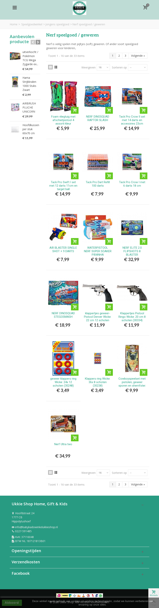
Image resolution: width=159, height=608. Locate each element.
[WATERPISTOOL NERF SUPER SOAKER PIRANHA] (97, 227)
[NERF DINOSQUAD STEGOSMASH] (63, 293)
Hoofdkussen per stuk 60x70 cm (30, 129)
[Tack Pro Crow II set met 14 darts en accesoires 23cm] (132, 96)
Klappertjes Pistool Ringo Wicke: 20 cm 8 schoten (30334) (132, 317)
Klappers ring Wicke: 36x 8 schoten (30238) (97, 382)
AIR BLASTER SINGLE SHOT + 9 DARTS (63, 249)
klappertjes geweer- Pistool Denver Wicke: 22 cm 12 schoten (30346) (97, 318)
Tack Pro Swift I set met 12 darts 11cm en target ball (63, 185)
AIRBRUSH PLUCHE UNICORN (29, 107)
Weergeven (88, 67)
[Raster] (50, 67)
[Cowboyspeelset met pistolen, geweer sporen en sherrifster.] (132, 358)
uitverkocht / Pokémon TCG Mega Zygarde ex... (30, 58)
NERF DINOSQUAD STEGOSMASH (63, 315)
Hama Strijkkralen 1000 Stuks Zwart (29, 84)
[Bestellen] (75, 110)
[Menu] (14, 7)
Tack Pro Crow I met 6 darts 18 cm (132, 183)
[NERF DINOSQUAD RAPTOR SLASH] (97, 96)
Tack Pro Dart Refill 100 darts (98, 183)
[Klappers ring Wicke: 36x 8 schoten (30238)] (97, 358)
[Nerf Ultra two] (63, 424)
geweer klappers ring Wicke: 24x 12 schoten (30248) (63, 382)
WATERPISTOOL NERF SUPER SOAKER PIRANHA (97, 251)
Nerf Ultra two (63, 444)
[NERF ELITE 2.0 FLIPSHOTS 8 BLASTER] (132, 227)
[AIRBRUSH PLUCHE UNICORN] (15, 107)
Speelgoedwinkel (31, 24)
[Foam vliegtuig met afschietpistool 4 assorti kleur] (63, 96)
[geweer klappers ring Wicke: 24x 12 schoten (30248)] (63, 358)
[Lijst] (56, 67)
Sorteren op (119, 67)
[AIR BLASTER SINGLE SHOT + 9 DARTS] (63, 227)
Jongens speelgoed (57, 24)
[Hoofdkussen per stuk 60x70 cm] (15, 129)
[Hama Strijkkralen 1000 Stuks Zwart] (15, 82)
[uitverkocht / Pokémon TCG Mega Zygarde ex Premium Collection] (15, 56)
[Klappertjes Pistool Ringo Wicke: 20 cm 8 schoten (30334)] (132, 293)
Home (13, 24)
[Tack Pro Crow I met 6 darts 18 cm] (132, 161)
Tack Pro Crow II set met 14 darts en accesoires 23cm (132, 120)
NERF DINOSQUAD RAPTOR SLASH (97, 118)
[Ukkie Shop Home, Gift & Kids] (79, 7)
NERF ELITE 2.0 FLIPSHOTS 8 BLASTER (132, 251)
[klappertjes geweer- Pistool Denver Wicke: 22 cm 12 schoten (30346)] (97, 293)
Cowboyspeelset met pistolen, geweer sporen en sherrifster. (132, 382)
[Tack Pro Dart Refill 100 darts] (97, 161)
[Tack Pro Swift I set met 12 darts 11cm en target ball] (63, 161)
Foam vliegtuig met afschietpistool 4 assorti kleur (63, 120)
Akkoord (12, 602)
